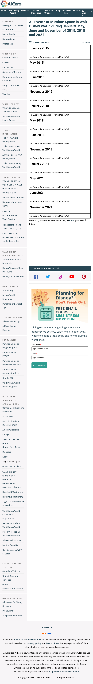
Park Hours (7, 67)
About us (18, 639)
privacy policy (34, 643)
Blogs (59, 10)
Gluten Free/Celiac (11, 447)
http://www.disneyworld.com (64, 671)
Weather (6, 94)
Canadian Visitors (11, 571)
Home (3, 10)
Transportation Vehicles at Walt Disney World (12, 185)
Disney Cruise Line (36, 11)
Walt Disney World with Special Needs (10, 400)
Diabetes (6, 452)
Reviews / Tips (66, 11)
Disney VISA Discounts (13, 276)
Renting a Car (10, 233)
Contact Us (46, 627)
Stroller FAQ (8, 378)
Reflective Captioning (12, 496)
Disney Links (8, 610)
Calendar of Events (11, 72)
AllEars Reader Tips (11, 321)
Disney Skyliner (9, 192)
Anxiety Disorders (10, 429)
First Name (36, 344)
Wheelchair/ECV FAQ (12, 540)
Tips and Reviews (12, 317)
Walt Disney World (13, 11)
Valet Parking (8, 219)
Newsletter (78, 10)
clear (72, 220)
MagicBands (8, 34)
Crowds (6, 62)
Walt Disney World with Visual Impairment (11, 515)
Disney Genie (8, 39)
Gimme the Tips (39, 365)
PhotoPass (7, 43)
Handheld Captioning (12, 492)
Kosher (5, 456)
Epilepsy (6, 434)
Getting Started (10, 57)
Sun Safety (7, 290)
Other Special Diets (11, 466)
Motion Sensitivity (11, 545)
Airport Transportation (13, 197)
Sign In (84, 14)
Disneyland (26, 10)
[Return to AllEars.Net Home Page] (18, 6)
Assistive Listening (11, 487)
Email (34, 353)
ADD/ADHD (7, 416)
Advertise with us (35, 639)
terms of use (52, 643)
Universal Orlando (48, 11)
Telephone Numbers (12, 615)
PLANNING (7, 22)
